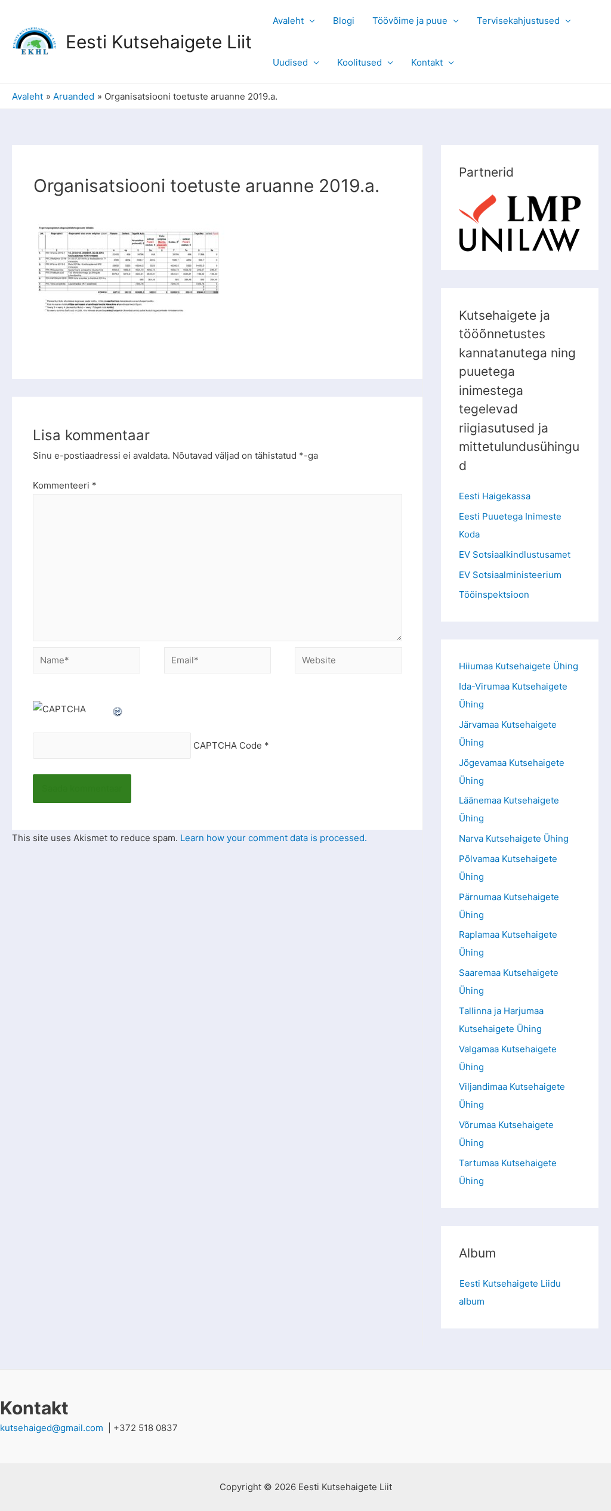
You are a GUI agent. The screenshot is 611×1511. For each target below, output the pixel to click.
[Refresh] (118, 709)
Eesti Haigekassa (494, 496)
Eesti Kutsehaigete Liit (159, 41)
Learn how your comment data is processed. (273, 837)
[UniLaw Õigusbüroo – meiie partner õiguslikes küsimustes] (520, 239)
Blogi (343, 20)
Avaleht (288, 20)
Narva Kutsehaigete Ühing (514, 838)
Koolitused (359, 62)
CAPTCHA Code (227, 746)
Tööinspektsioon (494, 594)
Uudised (290, 62)
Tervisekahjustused (518, 20)
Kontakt (427, 62)
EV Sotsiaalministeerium (510, 574)
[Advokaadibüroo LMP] (520, 208)
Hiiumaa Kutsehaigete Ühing (518, 666)
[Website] (348, 662)
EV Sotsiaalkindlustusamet (514, 554)
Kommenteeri (65, 485)
